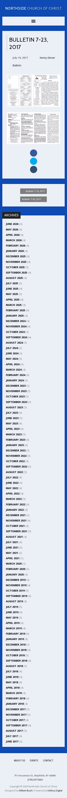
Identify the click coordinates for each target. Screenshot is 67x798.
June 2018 (12, 677)
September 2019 (16, 596)
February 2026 (15, 245)
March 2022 (14, 499)
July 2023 (12, 412)
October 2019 (15, 590)
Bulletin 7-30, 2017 (32, 199)
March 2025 (14, 305)
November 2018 (16, 650)
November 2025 (16, 261)
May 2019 (12, 617)
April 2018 (12, 687)
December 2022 (16, 450)
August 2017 (14, 730)
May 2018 (12, 682)
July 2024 (12, 348)
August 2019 (14, 601)
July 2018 (12, 671)
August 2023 (14, 407)
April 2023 (12, 428)
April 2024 (12, 364)
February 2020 (15, 569)
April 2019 (12, 623)
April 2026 (12, 235)
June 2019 (12, 612)
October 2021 (15, 526)
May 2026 (12, 229)
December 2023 (16, 385)
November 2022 (16, 455)
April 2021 (12, 558)
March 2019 (14, 628)
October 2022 (15, 461)
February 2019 (15, 633)
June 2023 (12, 418)
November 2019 (16, 585)
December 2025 (16, 256)
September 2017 (16, 725)
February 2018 (15, 698)
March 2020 (14, 563)
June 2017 (12, 741)
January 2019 (15, 639)
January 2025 (15, 315)
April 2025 (12, 299)
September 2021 (16, 531)
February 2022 (15, 504)
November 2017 (16, 714)
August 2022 (14, 472)
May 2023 (12, 423)
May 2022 (12, 488)
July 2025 (12, 283)
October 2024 (15, 332)
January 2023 (15, 445)
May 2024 (12, 358)
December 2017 (16, 709)
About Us (19, 760)
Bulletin (17, 65)
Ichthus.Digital (55, 790)
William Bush (25, 790)
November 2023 (16, 391)
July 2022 (12, 477)
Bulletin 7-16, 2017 (35, 191)
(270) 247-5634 (35, 779)
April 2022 (12, 493)
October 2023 (15, 396)
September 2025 (16, 272)
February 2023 (15, 439)
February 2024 (15, 375)
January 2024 (15, 380)
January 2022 (15, 509)
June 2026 (12, 224)
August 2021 (14, 536)
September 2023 (16, 402)
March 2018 (14, 693)
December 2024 (16, 321)
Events (34, 760)
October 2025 (15, 267)
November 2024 (16, 326)
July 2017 (12, 736)
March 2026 (14, 240)
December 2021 (16, 515)
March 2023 (14, 434)
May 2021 (12, 553)
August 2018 (14, 666)
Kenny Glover (47, 57)
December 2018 (16, 644)
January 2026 (15, 251)
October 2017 (15, 720)
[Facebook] (33, 768)
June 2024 (12, 353)
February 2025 (15, 310)
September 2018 (16, 660)
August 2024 (14, 342)
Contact (48, 760)
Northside (33, 8)
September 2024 (16, 337)
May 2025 (12, 294)
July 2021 (12, 542)
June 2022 (12, 482)
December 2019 (16, 580)
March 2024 (14, 369)
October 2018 (15, 655)
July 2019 (12, 607)
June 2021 (12, 547)
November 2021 (16, 520)
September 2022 (16, 466)
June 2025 (12, 288)
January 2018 (15, 703)
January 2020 (15, 574)
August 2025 (14, 278)
